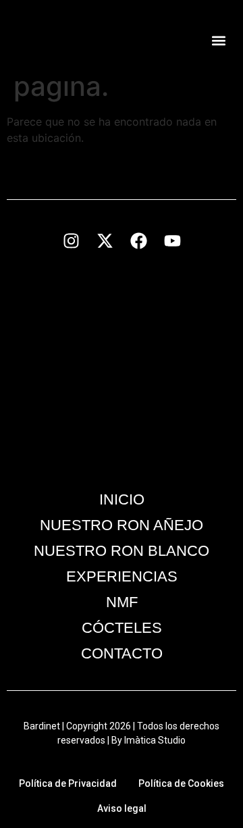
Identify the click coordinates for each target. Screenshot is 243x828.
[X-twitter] (105, 240)
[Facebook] (138, 240)
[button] (218, 41)
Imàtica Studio (155, 740)
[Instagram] (71, 240)
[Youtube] (172, 240)
